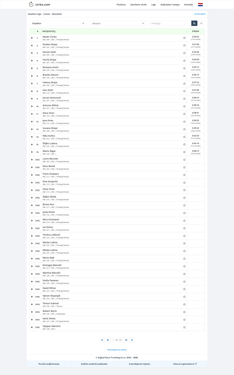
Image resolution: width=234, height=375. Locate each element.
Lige (153, 4)
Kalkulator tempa (170, 4)
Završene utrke (138, 4)
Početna (121, 4)
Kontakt (188, 4)
